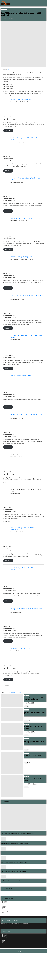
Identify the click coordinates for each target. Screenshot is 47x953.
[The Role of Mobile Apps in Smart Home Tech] (12, 743)
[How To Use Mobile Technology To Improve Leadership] (3, 867)
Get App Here (8, 130)
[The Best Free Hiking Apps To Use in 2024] (12, 714)
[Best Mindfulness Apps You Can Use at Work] (12, 729)
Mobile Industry (5, 911)
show (9, 69)
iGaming (3, 907)
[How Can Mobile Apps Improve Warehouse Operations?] (23, 817)
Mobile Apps (16, 692)
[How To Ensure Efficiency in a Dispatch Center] (3, 877)
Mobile (3, 908)
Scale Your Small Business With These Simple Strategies (14, 862)
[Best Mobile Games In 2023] (12, 763)
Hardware (4, 906)
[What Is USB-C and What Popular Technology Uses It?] (3, 849)
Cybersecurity (4, 904)
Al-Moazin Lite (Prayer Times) (20, 648)
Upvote (25, 706)
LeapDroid (27, 951)
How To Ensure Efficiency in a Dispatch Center (11, 880)
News (3, 912)
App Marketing (4, 902)
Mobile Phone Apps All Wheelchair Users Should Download (34, 698)
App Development (5, 901)
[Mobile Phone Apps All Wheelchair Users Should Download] (12, 700)
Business (3, 903)
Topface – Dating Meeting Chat (21, 257)
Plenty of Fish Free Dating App (20, 99)
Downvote (27, 706)
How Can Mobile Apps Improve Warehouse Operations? (17, 833)
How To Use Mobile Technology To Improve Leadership (13, 871)
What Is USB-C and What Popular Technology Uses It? (13, 852)
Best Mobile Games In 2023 (32, 755)
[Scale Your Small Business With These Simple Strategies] (3, 858)
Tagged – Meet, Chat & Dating (20, 375)
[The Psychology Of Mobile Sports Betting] (12, 786)
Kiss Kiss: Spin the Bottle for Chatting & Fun (25, 218)
